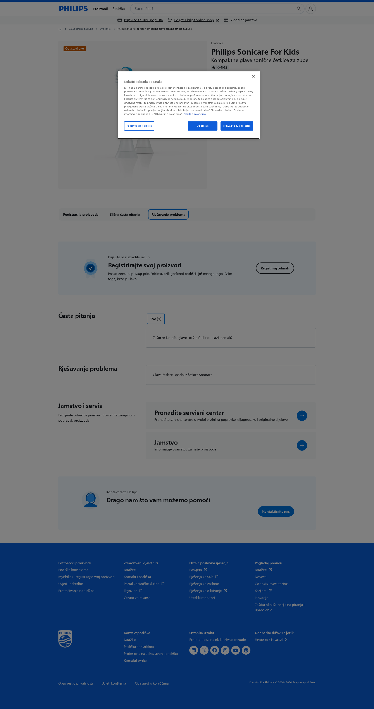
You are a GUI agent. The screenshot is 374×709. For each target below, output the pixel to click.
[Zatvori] (253, 76)
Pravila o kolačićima (195, 114)
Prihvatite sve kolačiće (236, 126)
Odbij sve (203, 126)
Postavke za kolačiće (139, 126)
